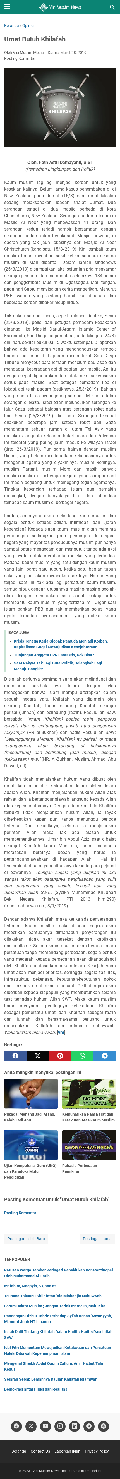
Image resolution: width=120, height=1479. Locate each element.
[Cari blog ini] (112, 7)
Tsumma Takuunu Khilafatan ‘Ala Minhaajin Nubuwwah (53, 1296)
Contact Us (40, 1451)
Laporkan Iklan (67, 1451)
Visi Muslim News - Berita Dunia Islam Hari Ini (67, 1471)
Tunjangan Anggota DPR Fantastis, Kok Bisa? (54, 655)
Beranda (18, 1451)
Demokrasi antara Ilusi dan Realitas (35, 1389)
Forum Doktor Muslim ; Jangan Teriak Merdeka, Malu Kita (54, 1306)
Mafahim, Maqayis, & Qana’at (30, 1286)
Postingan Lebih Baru (26, 1238)
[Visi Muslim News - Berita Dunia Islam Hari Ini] (60, 7)
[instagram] (60, 1426)
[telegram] (104, 1056)
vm (61, 1032)
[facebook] (15, 1056)
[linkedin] (74, 1426)
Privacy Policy (97, 1451)
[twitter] (38, 1056)
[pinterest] (60, 1056)
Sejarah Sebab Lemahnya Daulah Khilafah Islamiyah (50, 1379)
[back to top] (108, 1466)
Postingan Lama (97, 1238)
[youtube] (45, 1426)
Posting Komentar (20, 58)
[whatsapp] (82, 1056)
